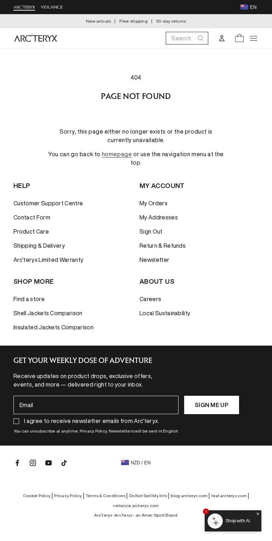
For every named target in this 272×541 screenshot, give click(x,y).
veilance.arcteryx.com (136, 505)
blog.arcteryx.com (190, 496)
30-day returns (171, 21)
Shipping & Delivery (39, 245)
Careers (150, 299)
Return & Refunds (163, 245)
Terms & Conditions (107, 496)
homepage (117, 154)
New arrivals (98, 21)
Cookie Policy (38, 496)
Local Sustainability (165, 313)
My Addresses (159, 217)
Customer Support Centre (48, 203)
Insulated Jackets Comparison (53, 327)
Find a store (29, 299)
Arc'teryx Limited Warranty (48, 260)
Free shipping (133, 21)
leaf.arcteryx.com (230, 496)
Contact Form (31, 217)
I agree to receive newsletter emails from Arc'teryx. (91, 421)
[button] (187, 38)
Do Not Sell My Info (149, 496)
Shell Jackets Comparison (48, 313)
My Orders (154, 203)
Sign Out (151, 231)
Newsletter (154, 260)
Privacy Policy (69, 496)
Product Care (31, 231)
